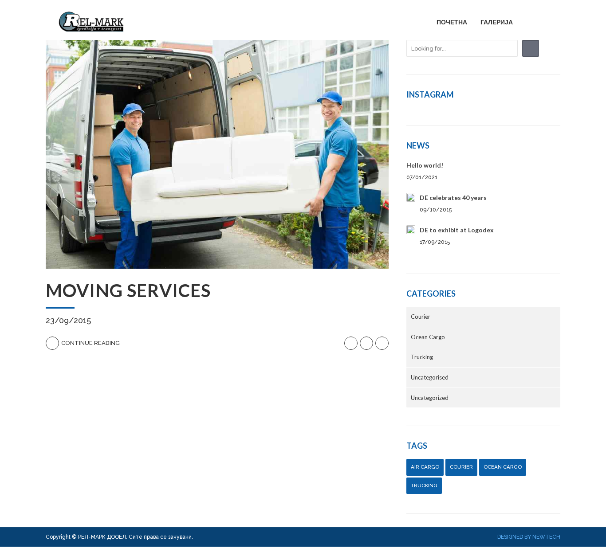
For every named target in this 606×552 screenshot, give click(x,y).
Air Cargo (425, 467)
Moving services (128, 290)
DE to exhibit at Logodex (457, 230)
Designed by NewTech (528, 537)
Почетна (452, 22)
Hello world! (424, 165)
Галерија (496, 22)
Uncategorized (430, 397)
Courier (420, 316)
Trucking (422, 356)
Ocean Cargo (428, 337)
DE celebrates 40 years (453, 197)
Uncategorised (430, 377)
